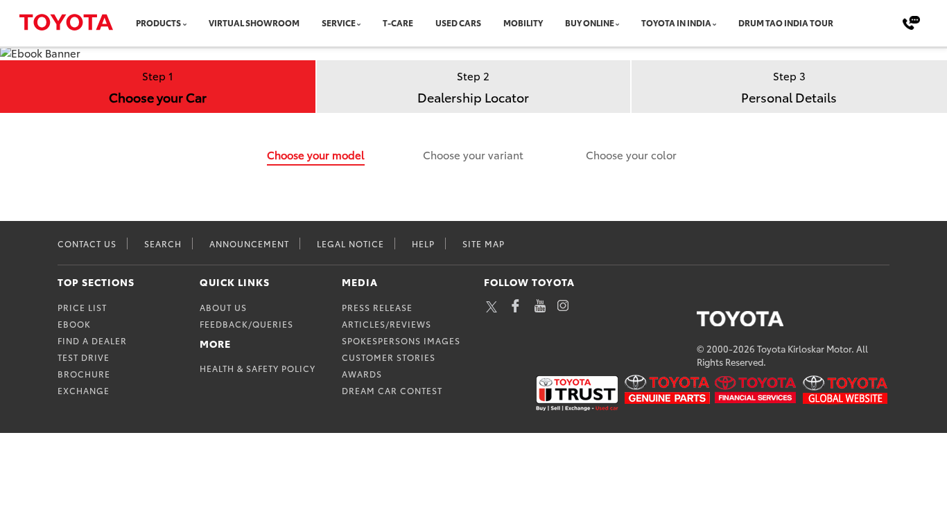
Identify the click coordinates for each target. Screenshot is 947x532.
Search (163, 243)
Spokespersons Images (401, 340)
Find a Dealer (92, 340)
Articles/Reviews (386, 324)
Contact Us (87, 243)
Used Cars (422, 22)
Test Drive (84, 357)
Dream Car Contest (392, 390)
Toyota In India (616, 22)
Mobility (480, 22)
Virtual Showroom (239, 22)
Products (155, 22)
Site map (483, 243)
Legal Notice (350, 243)
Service (314, 22)
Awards (362, 374)
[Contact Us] (911, 22)
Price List (82, 307)
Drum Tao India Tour (711, 22)
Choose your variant (473, 155)
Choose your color (631, 155)
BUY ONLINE (539, 22)
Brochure (84, 374)
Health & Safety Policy (257, 368)
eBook (74, 324)
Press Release (377, 307)
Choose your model (316, 155)
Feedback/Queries (246, 324)
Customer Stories (388, 357)
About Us (223, 307)
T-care (368, 22)
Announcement (249, 243)
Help (423, 243)
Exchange (84, 390)
